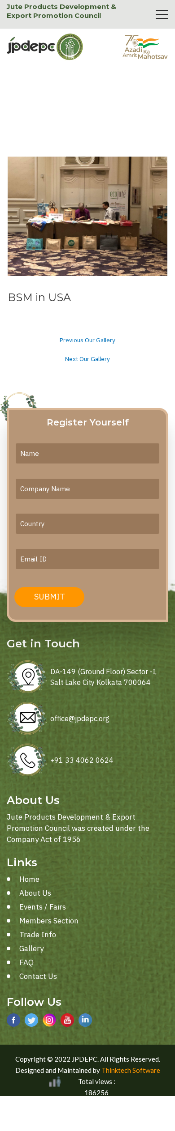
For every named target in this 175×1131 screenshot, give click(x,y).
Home (29, 879)
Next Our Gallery (87, 359)
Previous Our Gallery (87, 340)
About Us (35, 893)
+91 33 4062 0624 (82, 760)
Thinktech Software (130, 1070)
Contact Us (38, 976)
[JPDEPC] (45, 47)
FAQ (26, 962)
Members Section (49, 921)
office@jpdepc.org (79, 718)
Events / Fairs (42, 907)
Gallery (31, 948)
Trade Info (37, 935)
